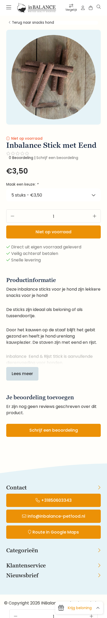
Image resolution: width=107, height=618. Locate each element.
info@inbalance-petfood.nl (56, 516)
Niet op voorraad (53, 232)
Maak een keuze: (22, 184)
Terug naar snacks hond (33, 23)
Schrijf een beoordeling (57, 157)
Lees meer (22, 374)
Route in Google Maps (55, 532)
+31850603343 (56, 500)
